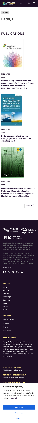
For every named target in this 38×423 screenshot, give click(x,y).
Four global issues (9, 320)
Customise (19, 413)
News (5, 303)
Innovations (7, 331)
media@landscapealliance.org (13, 377)
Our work (6, 293)
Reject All (19, 418)
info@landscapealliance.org (12, 370)
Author (5, 12)
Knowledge (7, 297)
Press (5, 309)
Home (5, 287)
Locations (6, 300)
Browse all (30, 205)
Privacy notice (13, 398)
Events (5, 306)
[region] (19, 403)
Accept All (19, 407)
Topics (5, 327)
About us (6, 290)
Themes (6, 323)
